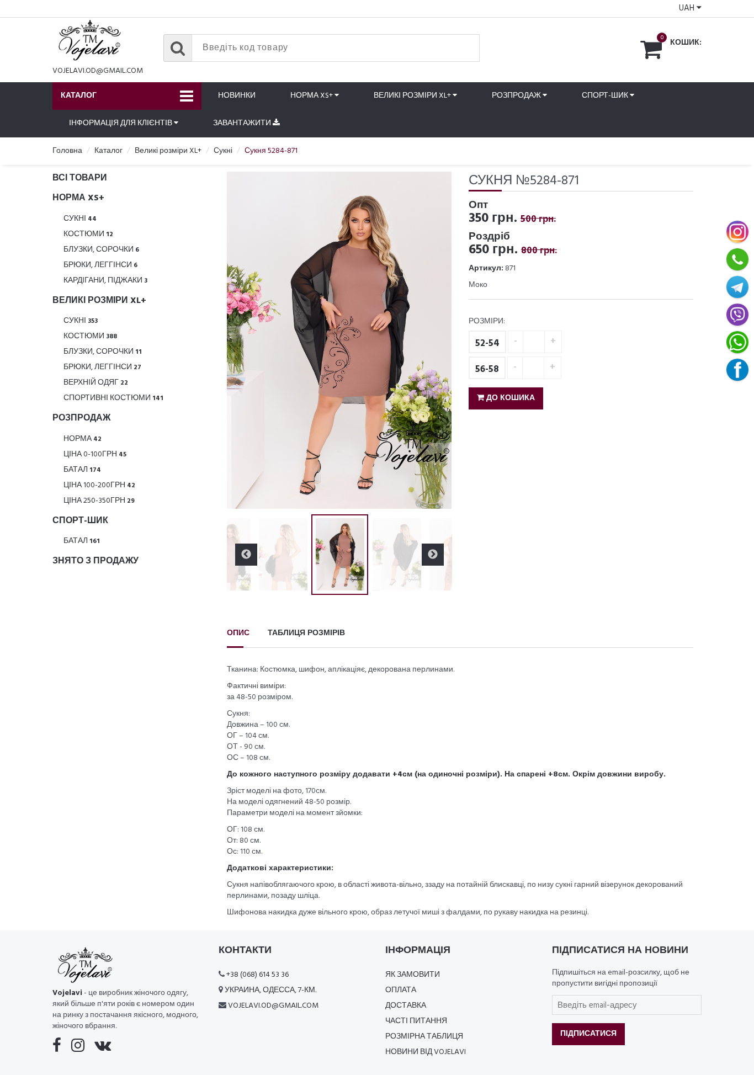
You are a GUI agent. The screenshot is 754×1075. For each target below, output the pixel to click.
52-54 (487, 343)
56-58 (487, 369)
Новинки (237, 95)
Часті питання (416, 1021)
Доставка (405, 1005)
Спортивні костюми (113, 398)
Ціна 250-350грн (99, 500)
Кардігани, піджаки (105, 280)
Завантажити (243, 123)
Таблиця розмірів (306, 633)
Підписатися (588, 1034)
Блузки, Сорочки (101, 249)
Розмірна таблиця (424, 1036)
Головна (67, 151)
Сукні (80, 218)
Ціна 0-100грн (94, 454)
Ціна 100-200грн (99, 485)
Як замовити (412, 974)
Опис (238, 633)
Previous (246, 340)
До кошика (509, 398)
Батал (82, 470)
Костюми (88, 234)
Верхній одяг (95, 382)
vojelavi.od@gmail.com (97, 71)
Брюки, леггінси (100, 265)
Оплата (400, 990)
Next (433, 340)
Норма (82, 439)
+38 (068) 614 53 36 (257, 974)
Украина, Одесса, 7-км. (270, 990)
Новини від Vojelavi (425, 1052)
